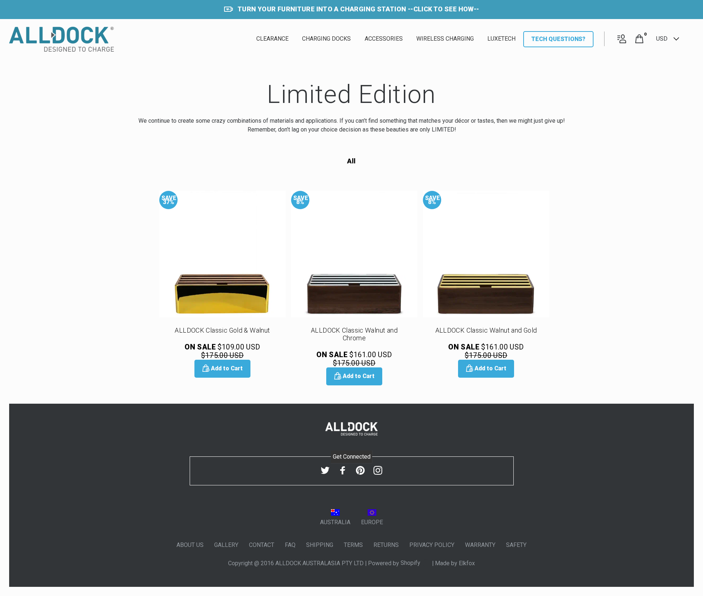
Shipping (319, 544)
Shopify (411, 562)
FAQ (290, 544)
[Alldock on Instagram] (377, 470)
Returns (386, 544)
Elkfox (467, 562)
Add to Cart (226, 368)
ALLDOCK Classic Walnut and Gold (486, 330)
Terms (353, 544)
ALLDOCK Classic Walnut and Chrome (354, 334)
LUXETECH (501, 38)
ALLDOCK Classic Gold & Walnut (222, 330)
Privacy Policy (431, 544)
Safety (516, 544)
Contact (261, 544)
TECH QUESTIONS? (558, 39)
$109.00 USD (222, 351)
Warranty (480, 544)
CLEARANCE (272, 38)
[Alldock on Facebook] (342, 470)
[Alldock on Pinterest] (360, 470)
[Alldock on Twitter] (325, 470)
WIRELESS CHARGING (445, 38)
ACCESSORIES (384, 38)
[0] (639, 39)
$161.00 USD (354, 359)
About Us (190, 544)
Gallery (226, 544)
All (351, 161)
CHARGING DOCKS (326, 38)
